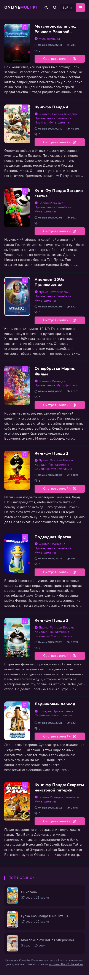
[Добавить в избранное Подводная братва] (25, 537)
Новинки (41, 122)
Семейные (64, 118)
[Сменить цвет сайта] (46, 7)
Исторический (59, 292)
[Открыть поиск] (55, 7)
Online (20, 7)
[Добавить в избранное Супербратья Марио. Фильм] (25, 369)
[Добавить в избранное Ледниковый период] (25, 704)
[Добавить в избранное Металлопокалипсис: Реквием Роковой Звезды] (25, 27)
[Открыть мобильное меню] (80, 7)
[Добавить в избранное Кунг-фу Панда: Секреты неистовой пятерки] (25, 785)
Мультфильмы (49, 39)
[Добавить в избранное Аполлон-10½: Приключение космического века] (25, 280)
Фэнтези (45, 114)
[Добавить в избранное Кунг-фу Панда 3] (25, 621)
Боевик (57, 114)
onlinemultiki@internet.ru (66, 964)
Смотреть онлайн (57, 59)
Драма (44, 292)
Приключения (45, 118)
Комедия (70, 114)
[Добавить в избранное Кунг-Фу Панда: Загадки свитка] (25, 191)
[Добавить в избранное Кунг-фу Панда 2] (25, 454)
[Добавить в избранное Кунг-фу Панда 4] (25, 107)
